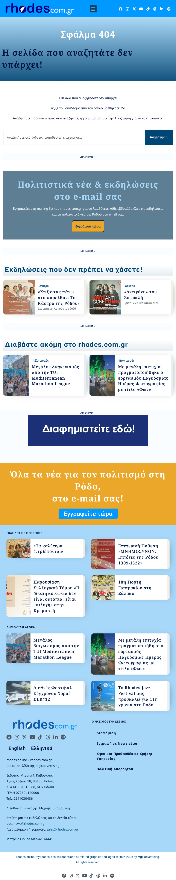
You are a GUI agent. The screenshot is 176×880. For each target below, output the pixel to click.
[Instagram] (127, 9)
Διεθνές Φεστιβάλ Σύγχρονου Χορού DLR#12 (52, 693)
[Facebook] (120, 9)
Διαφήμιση (106, 733)
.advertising (148, 857)
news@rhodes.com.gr (30, 823)
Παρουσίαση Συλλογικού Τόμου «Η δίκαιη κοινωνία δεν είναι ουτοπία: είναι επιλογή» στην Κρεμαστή (56, 596)
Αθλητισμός (41, 360)
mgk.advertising (47, 765)
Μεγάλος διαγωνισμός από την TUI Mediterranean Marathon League (55, 375)
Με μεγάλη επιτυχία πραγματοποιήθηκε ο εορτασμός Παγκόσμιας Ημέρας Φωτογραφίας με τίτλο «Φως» (143, 378)
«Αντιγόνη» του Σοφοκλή (140, 294)
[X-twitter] (134, 9)
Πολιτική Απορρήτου (115, 769)
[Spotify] (168, 9)
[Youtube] (141, 9)
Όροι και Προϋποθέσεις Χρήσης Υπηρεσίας (125, 756)
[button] (93, 8)
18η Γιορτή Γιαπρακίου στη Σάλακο (135, 587)
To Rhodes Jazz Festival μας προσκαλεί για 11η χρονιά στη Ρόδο (138, 696)
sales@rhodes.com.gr (62, 829)
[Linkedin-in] (162, 9)
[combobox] (73, 137)
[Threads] (155, 9)
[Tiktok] (148, 9)
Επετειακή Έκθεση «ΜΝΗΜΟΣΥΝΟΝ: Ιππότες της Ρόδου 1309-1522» (138, 554)
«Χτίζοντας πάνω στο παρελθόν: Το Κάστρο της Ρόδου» (59, 297)
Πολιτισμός (126, 360)
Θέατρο (44, 286)
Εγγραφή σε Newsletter (117, 743)
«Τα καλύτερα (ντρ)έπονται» (48, 548)
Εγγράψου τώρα (88, 226)
